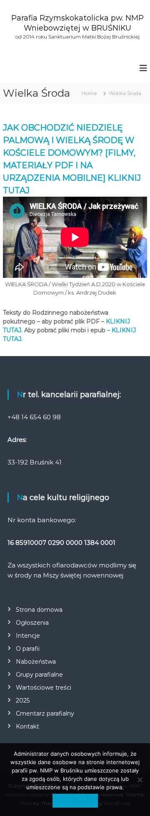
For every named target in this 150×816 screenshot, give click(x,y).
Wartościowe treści (43, 687)
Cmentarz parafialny (45, 713)
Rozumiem (75, 800)
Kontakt (27, 726)
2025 (23, 700)
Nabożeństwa (36, 661)
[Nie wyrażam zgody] (139, 779)
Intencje (28, 635)
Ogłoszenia (32, 622)
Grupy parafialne (39, 674)
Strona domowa (39, 609)
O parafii (28, 648)
